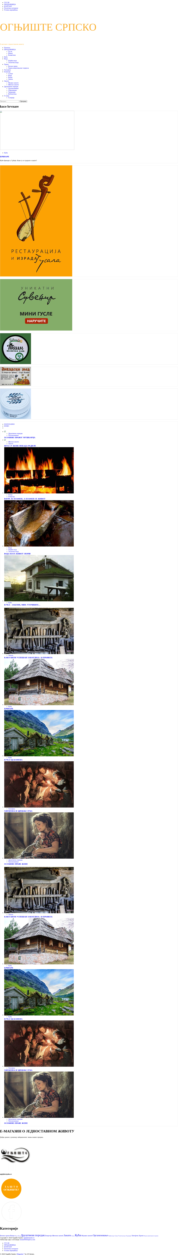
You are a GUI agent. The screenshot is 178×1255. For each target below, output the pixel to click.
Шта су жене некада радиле (20, 446)
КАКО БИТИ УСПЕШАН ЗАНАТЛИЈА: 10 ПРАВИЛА (28, 658)
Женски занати (13, 85)
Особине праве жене (16, 864)
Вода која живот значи (17, 554)
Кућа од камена (13, 760)
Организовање (13, 88)
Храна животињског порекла (18, 68)
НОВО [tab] (6, 426)
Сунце (10, 73)
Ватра (10, 77)
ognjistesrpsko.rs (29, 1238)
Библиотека (12, 94)
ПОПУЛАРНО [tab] (9, 424)
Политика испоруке (11, 8)
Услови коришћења (11, 10)
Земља (10, 79)
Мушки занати (13, 83)
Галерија (11, 98)
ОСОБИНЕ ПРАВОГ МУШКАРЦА (19, 437)
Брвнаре (4, 157)
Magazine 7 (21, 1254)
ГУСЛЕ (6, 2)
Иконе (10, 53)
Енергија (7, 72)
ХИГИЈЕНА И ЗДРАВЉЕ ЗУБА (18, 811)
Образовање (12, 90)
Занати (6, 81)
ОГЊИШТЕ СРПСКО (48, 27)
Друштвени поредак (11, 86)
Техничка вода (13, 62)
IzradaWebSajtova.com (27, 1239)
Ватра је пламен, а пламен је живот (24, 499)
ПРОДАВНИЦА (10, 4)
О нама (6, 96)
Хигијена (7, 70)
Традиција (11, 92)
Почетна (7, 48)
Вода (6, 59)
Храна (6, 64)
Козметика (12, 55)
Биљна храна (12, 66)
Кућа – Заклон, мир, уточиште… (22, 605)
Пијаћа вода (12, 61)
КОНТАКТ (8, 6)
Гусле (10, 51)
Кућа (6, 57)
